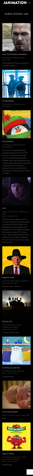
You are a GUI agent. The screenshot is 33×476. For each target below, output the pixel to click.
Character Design (16, 371)
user (26, 14)
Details (19, 191)
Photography (6, 327)
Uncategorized (15, 57)
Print (23, 371)
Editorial (4, 212)
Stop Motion (16, 459)
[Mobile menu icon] (29, 3)
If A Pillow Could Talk (11, 368)
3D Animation (6, 57)
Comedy (24, 457)
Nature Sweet (8, 453)
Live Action (11, 212)
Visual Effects (25, 281)
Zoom (14, 191)
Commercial (5, 325)
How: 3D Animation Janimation (14, 54)
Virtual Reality (8, 101)
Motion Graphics (19, 212)
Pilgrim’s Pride (8, 277)
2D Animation (7, 141)
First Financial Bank (10, 412)
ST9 (4, 208)
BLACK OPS (7, 321)
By (22, 57)
